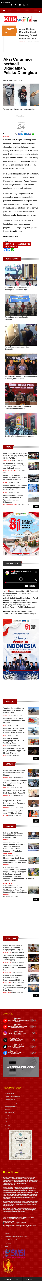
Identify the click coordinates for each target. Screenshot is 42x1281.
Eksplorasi (7, 952)
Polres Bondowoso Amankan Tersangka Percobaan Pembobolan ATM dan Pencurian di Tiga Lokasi (14, 847)
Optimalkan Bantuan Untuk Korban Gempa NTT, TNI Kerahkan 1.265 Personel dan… (15, 730)
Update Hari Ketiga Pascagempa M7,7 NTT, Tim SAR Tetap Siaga (13, 740)
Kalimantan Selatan (10, 504)
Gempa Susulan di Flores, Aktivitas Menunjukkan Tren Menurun (14, 720)
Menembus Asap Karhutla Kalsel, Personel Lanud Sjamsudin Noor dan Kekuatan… (13, 498)
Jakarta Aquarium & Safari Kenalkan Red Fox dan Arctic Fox (14, 967)
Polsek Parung (23, 244)
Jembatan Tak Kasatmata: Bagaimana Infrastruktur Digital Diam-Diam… (15, 987)
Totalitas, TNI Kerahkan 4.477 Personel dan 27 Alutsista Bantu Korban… (14, 710)
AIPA (6, 1122)
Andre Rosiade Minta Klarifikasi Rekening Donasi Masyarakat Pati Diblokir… (15, 782)
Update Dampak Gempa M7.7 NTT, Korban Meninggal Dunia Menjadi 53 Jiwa (14, 750)
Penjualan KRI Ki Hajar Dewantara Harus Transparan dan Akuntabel (14, 803)
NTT (4, 725)
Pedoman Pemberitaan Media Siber (16, 1237)
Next (36, 507)
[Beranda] (21, 18)
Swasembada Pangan (11, 1103)
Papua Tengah (8, 883)
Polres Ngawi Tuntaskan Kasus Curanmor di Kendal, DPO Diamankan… (21, 377)
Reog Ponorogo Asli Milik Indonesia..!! (20, 607)
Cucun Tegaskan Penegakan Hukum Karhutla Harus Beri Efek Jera (14, 772)
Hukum (6, 136)
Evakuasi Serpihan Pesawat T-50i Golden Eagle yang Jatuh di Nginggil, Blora (20, 603)
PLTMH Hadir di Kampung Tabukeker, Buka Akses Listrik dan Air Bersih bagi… (14, 465)
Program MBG (9, 1093)
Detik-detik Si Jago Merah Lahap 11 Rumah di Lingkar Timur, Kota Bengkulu (20, 599)
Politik (5, 815)
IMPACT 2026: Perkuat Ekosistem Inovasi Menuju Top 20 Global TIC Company (15, 477)
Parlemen (6, 777)
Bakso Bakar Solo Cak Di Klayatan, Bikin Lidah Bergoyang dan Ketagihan (13, 947)
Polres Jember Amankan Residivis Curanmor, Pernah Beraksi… (18, 407)
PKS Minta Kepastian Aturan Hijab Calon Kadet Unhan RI (14, 791)
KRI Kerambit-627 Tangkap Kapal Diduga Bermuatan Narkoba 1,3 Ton (13, 835)
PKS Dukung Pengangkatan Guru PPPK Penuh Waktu (14, 812)
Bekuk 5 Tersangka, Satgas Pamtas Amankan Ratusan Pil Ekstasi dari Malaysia (19, 612)
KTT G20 (7, 1125)
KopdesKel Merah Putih (12, 1097)
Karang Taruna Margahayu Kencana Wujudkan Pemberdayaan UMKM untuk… (15, 977)
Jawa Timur (7, 460)
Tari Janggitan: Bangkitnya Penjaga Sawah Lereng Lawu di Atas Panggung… (15, 957)
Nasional (22, 42)
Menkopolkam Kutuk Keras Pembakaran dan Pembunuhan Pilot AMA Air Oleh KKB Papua (15, 860)
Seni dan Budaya (10, 1112)
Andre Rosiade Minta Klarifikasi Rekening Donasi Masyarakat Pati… (28, 33)
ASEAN (7, 1115)
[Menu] (4, 11)
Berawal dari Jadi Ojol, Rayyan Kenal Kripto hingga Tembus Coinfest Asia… (15, 487)
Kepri (5, 840)
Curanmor (9, 244)
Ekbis (5, 482)
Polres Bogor (10, 246)
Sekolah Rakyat (10, 1100)
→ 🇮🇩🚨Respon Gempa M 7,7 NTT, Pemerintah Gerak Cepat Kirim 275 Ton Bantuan (20, 592)
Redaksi (7, 1234)
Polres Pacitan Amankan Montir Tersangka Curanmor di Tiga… (17, 288)
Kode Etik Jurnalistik (11, 1240)
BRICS (7, 1119)
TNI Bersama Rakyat (11, 1106)
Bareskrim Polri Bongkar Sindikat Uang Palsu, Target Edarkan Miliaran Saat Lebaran (15, 889)
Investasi (7, 1109)
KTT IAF (7, 1128)
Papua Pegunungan (9, 470)
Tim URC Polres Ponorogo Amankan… (19, 436)
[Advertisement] (21, 690)
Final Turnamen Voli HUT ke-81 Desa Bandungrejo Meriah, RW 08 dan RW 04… (15, 455)
